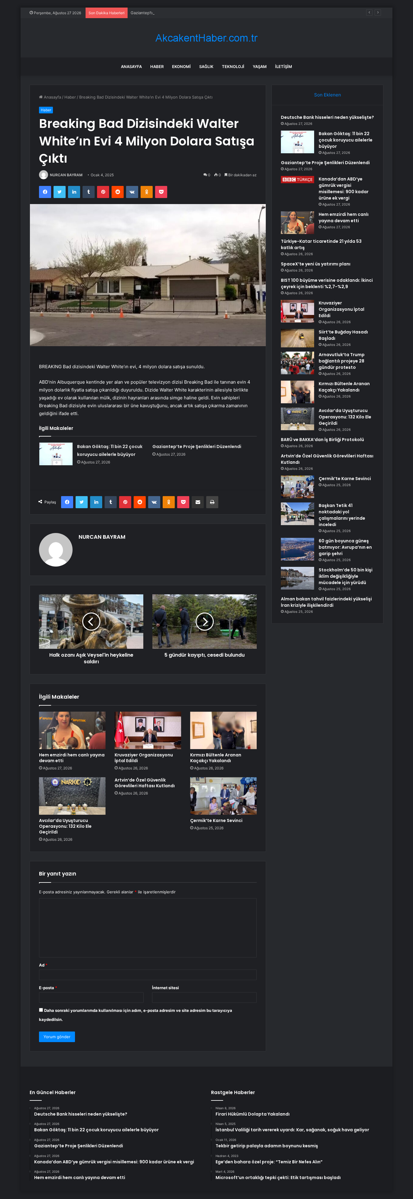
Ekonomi (181, 66)
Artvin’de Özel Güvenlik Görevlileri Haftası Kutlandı (145, 783)
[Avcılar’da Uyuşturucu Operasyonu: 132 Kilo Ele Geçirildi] (72, 796)
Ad (43, 965)
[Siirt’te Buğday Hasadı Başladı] (297, 338)
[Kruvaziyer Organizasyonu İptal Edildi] (148, 730)
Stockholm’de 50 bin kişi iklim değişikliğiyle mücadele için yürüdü (345, 576)
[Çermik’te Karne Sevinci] (223, 796)
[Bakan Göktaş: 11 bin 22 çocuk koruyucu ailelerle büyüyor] (56, 454)
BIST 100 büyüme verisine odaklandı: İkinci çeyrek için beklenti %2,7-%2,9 (327, 283)
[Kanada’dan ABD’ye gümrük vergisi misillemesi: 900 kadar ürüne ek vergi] (297, 179)
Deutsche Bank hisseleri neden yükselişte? (327, 117)
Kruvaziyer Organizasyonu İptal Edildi (144, 758)
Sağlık (206, 66)
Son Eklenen (327, 95)
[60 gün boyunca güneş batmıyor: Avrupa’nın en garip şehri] (297, 549)
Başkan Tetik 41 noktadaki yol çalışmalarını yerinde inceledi (342, 515)
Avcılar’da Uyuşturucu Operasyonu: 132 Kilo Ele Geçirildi (65, 826)
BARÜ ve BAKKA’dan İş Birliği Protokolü (322, 440)
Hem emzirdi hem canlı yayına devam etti (72, 758)
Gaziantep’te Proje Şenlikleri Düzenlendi (168, 12)
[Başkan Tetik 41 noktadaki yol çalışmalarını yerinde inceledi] (297, 513)
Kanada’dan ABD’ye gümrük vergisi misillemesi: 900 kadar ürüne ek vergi (344, 188)
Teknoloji (233, 66)
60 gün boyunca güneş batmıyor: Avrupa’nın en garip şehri (345, 547)
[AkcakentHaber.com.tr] (206, 38)
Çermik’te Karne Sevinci (216, 820)
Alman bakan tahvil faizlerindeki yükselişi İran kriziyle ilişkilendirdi (326, 602)
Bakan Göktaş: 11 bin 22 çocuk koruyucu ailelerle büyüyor (345, 140)
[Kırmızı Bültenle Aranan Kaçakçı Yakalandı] (223, 730)
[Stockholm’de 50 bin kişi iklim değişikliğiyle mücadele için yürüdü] (297, 578)
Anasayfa (131, 66)
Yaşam (260, 66)
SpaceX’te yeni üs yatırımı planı (315, 264)
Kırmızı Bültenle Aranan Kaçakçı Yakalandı (215, 758)
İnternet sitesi (165, 987)
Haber (157, 66)
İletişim (283, 66)
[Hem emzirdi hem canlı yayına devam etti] (72, 730)
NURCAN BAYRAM (66, 175)
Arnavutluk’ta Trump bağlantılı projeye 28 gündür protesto (342, 361)
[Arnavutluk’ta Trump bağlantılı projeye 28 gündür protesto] (297, 363)
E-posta (48, 987)
